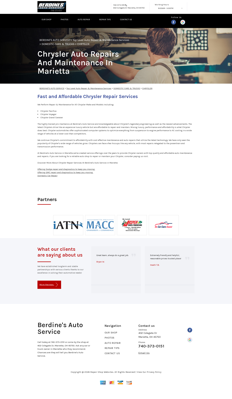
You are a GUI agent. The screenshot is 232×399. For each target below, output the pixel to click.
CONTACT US (126, 19)
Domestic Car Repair (47, 175)
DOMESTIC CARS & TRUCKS (58, 44)
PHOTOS (64, 19)
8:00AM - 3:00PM (165, 8)
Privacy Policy (154, 372)
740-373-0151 (119, 5)
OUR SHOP (46, 19)
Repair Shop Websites (101, 372)
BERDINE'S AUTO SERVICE (54, 40)
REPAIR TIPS (105, 19)
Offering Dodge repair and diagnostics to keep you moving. (66, 169)
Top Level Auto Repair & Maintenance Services (101, 40)
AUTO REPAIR (84, 19)
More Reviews (46, 284)
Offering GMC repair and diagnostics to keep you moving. (65, 172)
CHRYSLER (83, 44)
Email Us (144, 353)
